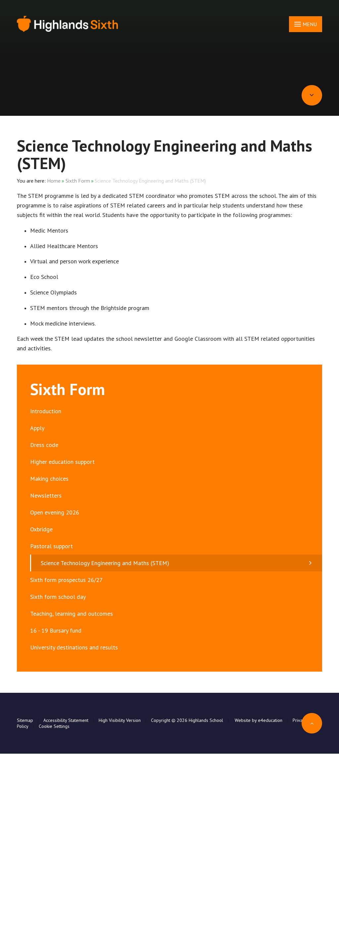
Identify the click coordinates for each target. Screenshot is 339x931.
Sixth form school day (58, 596)
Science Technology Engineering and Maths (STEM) (150, 180)
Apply (37, 428)
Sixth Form (78, 180)
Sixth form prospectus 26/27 (66, 580)
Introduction (45, 411)
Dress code (44, 445)
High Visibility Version (120, 720)
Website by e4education (257, 720)
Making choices (49, 478)
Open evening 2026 (54, 512)
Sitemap (25, 720)
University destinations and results (74, 647)
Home (54, 180)
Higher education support (62, 462)
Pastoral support (51, 546)
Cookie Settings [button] (54, 726)
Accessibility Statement (65, 720)
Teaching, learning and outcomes (71, 613)
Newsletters (46, 495)
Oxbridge (41, 529)
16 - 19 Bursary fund (55, 630)
